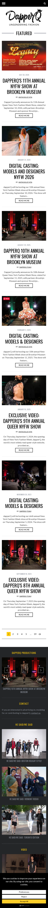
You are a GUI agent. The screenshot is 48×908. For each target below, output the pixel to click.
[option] (24, 675)
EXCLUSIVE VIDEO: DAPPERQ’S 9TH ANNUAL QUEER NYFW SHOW (24, 421)
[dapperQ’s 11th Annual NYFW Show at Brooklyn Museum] (24, 56)
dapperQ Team (25, 267)
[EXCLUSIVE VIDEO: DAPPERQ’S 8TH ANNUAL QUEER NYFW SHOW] (24, 555)
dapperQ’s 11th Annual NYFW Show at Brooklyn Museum (24, 86)
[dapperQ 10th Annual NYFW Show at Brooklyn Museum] (24, 226)
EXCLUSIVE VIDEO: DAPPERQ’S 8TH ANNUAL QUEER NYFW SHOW (24, 585)
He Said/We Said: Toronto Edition (24, 837)
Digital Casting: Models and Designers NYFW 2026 (24, 171)
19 (35, 634)
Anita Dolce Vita (25, 97)
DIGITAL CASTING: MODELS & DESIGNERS (24, 338)
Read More (24, 115)
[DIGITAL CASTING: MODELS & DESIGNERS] (24, 311)
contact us (36, 713)
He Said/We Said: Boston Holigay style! (24, 761)
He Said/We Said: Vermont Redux (24, 799)
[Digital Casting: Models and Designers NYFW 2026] (24, 141)
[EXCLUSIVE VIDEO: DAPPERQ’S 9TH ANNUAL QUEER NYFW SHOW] (24, 390)
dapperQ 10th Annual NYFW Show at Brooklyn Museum (24, 256)
